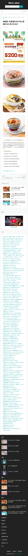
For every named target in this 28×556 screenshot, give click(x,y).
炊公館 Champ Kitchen (7, 350)
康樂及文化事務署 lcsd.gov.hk (16, 319)
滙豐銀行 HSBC (12, 355)
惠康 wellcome (6, 238)
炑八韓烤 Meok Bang (7, 282)
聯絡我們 (20, 551)
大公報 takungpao (19, 374)
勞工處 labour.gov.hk (15, 321)
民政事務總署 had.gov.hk (8, 404)
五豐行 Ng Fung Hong (19, 362)
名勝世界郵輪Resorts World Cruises (10, 396)
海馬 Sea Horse (18, 275)
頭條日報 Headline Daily (7, 352)
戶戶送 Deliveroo (18, 302)
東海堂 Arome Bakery (20, 255)
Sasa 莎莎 (19, 250)
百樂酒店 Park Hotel (18, 408)
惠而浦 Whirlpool (13, 342)
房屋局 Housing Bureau (16, 365)
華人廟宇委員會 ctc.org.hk (16, 415)
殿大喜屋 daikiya (17, 331)
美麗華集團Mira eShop (19, 413)
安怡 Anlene (5, 399)
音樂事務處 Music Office (17, 350)
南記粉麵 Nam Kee (6, 287)
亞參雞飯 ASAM (6, 326)
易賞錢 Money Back (17, 347)
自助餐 (10, 236)
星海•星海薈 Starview (14, 377)
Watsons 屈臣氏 (11, 241)
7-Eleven (22, 236)
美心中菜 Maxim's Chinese (17, 248)
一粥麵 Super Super (16, 251)
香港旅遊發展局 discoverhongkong (10, 387)
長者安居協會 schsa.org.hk (8, 313)
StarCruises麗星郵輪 (14, 301)
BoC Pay (12, 309)
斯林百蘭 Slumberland (15, 287)
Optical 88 (17, 258)
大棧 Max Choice (16, 245)
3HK (14, 352)
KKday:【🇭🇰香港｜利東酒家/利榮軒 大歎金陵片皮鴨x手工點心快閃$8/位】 (18, 195)
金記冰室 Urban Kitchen (18, 418)
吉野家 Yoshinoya (6, 246)
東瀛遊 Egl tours (6, 403)
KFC (8, 262)
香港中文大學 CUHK (7, 294)
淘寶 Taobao (14, 323)
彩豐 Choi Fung (13, 364)
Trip (16, 236)
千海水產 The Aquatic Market (8, 394)
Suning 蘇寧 (21, 352)
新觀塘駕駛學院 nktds (7, 401)
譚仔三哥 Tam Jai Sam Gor (16, 263)
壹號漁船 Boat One (13, 336)
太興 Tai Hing (13, 265)
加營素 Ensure (12, 374)
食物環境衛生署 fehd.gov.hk (8, 386)
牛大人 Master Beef (7, 325)
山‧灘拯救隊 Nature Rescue (8, 331)
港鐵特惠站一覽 (4, 543)
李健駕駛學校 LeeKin (7, 379)
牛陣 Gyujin (16, 328)
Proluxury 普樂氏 (6, 342)
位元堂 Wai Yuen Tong (19, 309)
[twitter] (26, 11)
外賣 (2, 546)
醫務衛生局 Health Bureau (8, 418)
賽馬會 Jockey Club (6, 416)
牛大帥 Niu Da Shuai (7, 321)
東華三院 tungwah (13, 403)
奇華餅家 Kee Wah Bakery (16, 260)
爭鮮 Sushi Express (6, 260)
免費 (4, 239)
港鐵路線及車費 (4, 536)
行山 (4, 257)
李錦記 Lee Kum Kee (7, 316)
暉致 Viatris (13, 299)
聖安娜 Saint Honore (7, 248)
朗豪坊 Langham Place (16, 401)
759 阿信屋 (7, 239)
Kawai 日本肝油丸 (6, 301)
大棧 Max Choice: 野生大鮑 (13, 491)
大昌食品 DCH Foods (16, 282)
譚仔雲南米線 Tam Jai (14, 262)
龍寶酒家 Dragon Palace (17, 296)
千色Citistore (19, 279)
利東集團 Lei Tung (6, 299)
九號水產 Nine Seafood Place (8, 362)
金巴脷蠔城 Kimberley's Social (9, 359)
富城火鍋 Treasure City (16, 314)
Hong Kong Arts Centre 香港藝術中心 (10, 389)
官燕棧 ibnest (5, 311)
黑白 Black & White (6, 430)
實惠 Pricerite (17, 277)
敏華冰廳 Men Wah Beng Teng (15, 304)
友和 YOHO (17, 394)
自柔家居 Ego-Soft (6, 415)
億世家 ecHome (6, 392)
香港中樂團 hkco (6, 340)
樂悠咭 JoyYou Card (13, 367)
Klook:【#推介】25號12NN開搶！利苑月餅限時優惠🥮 (18, 188)
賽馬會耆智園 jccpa (15, 325)
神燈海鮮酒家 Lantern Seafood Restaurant (11, 382)
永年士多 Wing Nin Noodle (8, 318)
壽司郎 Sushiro (13, 246)
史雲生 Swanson (17, 353)
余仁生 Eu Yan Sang (6, 280)
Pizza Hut (20, 257)
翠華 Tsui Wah (15, 289)
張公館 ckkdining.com (7, 323)
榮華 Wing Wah (21, 270)
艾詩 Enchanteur (6, 384)
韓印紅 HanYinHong (15, 292)
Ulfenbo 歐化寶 (6, 279)
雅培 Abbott (5, 420)
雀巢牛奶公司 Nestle (20, 370)
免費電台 (3, 523)
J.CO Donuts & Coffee (7, 297)
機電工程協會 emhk (15, 338)
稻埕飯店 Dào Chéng (14, 308)
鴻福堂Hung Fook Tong (10, 171)
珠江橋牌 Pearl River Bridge (8, 408)
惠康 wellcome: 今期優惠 (13, 445)
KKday (4, 236)
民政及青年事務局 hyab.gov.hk (18, 379)
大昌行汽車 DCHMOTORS (17, 398)
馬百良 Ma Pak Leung (14, 340)
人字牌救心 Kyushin (13, 326)
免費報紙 (3, 520)
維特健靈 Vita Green (7, 292)
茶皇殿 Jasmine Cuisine (7, 369)
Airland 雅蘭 (18, 343)
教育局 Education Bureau (8, 347)
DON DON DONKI (6, 291)
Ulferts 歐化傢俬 (16, 306)
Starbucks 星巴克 (17, 313)
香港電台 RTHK (17, 428)
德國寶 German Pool (18, 376)
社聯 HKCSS (20, 367)
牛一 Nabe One (6, 308)
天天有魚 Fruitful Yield (7, 251)
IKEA (19, 389)
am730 (12, 291)
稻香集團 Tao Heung (7, 253)
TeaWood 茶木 (13, 279)
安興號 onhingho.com (7, 314)
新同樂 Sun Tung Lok (12, 399)
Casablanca (5, 372)
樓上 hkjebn (5, 241)
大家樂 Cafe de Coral (19, 239)
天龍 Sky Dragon (20, 345)
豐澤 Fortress (20, 333)
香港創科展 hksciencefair (8, 423)
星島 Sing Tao (5, 367)
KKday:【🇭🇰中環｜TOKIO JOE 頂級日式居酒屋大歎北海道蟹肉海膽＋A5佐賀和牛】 (18, 202)
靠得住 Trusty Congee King (8, 360)
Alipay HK (16, 318)
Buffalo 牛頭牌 (6, 304)
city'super (16, 257)
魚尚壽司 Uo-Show (11, 255)
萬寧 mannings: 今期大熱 (13, 486)
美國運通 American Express (8, 413)
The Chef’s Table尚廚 (14, 391)
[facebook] (22, 11)
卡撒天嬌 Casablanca (7, 328)
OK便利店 (12, 239)
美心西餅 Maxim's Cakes (16, 253)
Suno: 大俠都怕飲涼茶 (12, 466)
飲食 (6, 17)
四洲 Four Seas (6, 336)
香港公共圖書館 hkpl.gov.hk (8, 274)
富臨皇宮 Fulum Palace (14, 243)
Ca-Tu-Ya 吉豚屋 (6, 319)
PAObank (16, 360)
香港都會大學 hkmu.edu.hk (8, 428)
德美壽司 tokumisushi (7, 365)
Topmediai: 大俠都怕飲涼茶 (14, 460)
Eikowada (5, 262)
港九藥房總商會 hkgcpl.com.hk (14, 406)
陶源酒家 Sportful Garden (19, 268)
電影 (19, 236)
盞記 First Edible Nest (7, 289)
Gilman (17, 352)
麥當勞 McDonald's (9, 257)
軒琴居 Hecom (12, 311)
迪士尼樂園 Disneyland (7, 306)
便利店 (13, 236)
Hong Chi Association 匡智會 (14, 372)
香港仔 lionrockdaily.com (16, 294)
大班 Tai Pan (14, 270)
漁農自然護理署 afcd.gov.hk (8, 381)
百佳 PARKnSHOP (19, 238)
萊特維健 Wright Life (15, 284)
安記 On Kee (11, 277)
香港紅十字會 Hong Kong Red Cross (10, 272)
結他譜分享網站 (14, 227)
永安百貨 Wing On (6, 263)
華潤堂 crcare (12, 384)
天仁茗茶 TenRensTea (7, 270)
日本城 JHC (14, 267)
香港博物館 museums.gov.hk (8, 425)
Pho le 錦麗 (22, 285)
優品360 (16, 291)
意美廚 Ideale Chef (6, 338)
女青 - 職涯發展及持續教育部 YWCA (10, 250)
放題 (13, 328)
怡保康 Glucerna (6, 377)
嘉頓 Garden (5, 258)
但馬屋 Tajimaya (6, 345)
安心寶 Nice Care (6, 364)
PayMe (18, 335)
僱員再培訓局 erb (6, 265)
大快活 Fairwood (6, 243)
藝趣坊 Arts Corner (20, 384)
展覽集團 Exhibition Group (8, 376)
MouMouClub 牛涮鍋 (7, 285)
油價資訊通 (3, 533)
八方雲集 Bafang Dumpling (8, 353)
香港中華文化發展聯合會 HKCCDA (9, 421)
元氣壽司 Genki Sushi (7, 267)
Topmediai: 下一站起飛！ (13, 471)
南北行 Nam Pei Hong (7, 296)
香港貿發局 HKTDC (19, 299)
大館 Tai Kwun (5, 355)
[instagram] (24, 11)
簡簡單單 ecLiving (6, 309)
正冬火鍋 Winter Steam (16, 316)
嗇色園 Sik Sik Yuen (17, 330)
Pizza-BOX (5, 255)
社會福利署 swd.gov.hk (7, 409)
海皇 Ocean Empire (7, 333)
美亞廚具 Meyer (14, 333)
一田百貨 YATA (6, 302)
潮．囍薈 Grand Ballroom (8, 357)
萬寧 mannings (12, 238)
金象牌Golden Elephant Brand (9, 370)
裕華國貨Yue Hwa (15, 285)
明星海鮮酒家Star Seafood (8, 268)
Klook (7, 236)
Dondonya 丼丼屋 (6, 284)
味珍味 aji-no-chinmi (7, 398)
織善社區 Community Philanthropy (10, 411)
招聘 (16, 241)
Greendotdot (11, 258)
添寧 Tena (5, 406)
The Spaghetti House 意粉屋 (8, 275)
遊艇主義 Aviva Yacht (15, 416)
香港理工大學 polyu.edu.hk (8, 426)
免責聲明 (9, 551)
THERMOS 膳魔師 (6, 391)
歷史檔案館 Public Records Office (9, 348)
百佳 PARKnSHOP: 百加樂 (13, 451)
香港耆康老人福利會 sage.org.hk (9, 343)
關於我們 (14, 551)
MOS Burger (13, 280)
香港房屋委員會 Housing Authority (9, 335)
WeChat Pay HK (15, 297)
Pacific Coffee (5, 277)
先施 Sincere (11, 302)
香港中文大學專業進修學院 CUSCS (15, 420)
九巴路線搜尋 (4, 539)
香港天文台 (3, 530)
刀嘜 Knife (12, 392)
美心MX (19, 241)
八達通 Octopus (13, 345)
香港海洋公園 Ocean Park (8, 330)
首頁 (4, 17)
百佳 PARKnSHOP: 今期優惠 (14, 440)
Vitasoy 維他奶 (6, 374)
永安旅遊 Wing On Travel (18, 404)
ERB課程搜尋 (4, 527)
